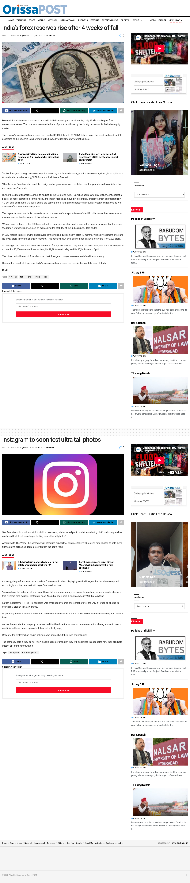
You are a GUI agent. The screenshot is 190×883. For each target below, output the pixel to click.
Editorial (61, 843)
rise (45, 277)
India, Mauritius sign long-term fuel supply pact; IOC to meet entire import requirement (98, 157)
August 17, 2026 (139, 406)
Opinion (70, 843)
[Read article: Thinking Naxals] (160, 390)
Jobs (120, 843)
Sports (125, 20)
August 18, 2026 (139, 356)
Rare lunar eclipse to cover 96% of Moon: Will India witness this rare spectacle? (96, 565)
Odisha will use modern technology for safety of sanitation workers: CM (38, 563)
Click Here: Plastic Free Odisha (151, 102)
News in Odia (175, 20)
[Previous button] (133, 142)
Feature (95, 20)
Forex (29, 277)
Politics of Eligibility (143, 218)
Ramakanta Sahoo (151, 165)
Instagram (14, 653)
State (32, 20)
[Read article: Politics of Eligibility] (160, 236)
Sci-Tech (50, 447)
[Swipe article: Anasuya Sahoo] (159, 554)
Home (11, 20)
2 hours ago (86, 571)
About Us (89, 843)
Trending (21, 20)
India (37, 277)
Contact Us (110, 843)
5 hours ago (24, 164)
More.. (136, 20)
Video (153, 20)
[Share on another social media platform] (121, 110)
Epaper (162, 20)
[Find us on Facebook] (182, 875)
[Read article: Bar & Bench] (160, 340)
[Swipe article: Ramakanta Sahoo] (159, 142)
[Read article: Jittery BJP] (160, 289)
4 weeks (13, 277)
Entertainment (110, 20)
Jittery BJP (137, 272)
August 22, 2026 (139, 252)
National (52, 20)
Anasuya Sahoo (149, 577)
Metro (41, 20)
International (68, 20)
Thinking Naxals (140, 373)
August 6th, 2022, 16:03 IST (31, 447)
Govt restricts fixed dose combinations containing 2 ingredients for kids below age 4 (38, 157)
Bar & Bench (138, 322)
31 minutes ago (26, 568)
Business (83, 20)
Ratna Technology (179, 843)
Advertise (99, 843)
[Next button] (185, 142)
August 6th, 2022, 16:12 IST (31, 36)
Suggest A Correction (12, 291)
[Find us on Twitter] (186, 875)
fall (21, 277)
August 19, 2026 (139, 306)
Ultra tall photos (30, 653)
